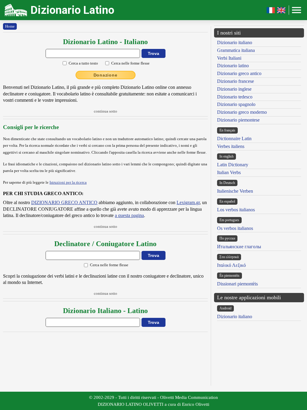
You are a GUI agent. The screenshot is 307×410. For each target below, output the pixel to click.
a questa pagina (129, 215)
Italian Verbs (229, 172)
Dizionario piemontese (238, 119)
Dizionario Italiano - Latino (105, 311)
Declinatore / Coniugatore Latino (105, 244)
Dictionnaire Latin (234, 138)
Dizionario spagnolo (236, 104)
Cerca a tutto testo (83, 63)
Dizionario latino (233, 65)
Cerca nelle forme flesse (130, 63)
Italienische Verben (235, 191)
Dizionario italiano (234, 42)
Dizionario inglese (234, 89)
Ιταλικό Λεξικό (231, 265)
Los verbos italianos (236, 209)
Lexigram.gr (188, 202)
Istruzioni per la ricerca (68, 182)
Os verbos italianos (235, 228)
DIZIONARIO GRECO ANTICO (64, 202)
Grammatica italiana (236, 50)
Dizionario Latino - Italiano (105, 42)
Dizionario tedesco (234, 96)
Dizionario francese (235, 81)
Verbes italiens (230, 146)
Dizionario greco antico (239, 73)
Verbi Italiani (229, 58)
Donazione (106, 75)
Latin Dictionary (232, 164)
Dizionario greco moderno (242, 112)
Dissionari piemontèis (237, 283)
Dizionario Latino (72, 10)
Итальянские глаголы (239, 246)
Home (10, 26)
